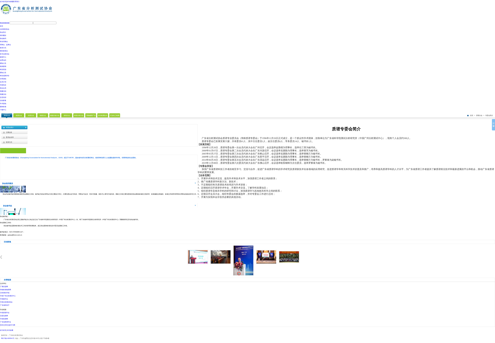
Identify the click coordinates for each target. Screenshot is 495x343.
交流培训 (3, 97)
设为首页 (3, 1)
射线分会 (67, 115)
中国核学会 (4, 299)
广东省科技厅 (4, 305)
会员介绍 (3, 82)
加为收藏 (10, 1)
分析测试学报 (4, 293)
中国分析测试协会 (6, 302)
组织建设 (3, 35)
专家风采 (3, 85)
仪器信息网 (4, 316)
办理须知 (3, 79)
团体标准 (3, 107)
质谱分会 (7, 115)
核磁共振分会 (54, 115)
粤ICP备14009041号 (7, 338)
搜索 (7, 23)
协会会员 (3, 88)
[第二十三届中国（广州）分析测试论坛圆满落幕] (197, 264)
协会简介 (3, 32)
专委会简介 (489, 115)
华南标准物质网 (5, 290)
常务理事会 (4, 41)
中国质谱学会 (4, 313)
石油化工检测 (114, 115)
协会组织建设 (7, 183)
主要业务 (9, 132)
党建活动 (3, 91)
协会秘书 (3, 38)
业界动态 (3, 60)
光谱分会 (31, 115)
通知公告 (3, 63)
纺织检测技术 (102, 115)
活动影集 (3, 100)
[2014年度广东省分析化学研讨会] (220, 263)
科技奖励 (3, 69)
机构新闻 (3, 66)
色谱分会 (19, 115)
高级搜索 (3, 23)
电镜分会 (43, 115)
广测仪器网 (4, 286)
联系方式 (3, 48)
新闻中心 (3, 57)
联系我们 (16, 1)
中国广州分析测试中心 (8, 296)
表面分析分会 (78, 115)
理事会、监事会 (5, 45)
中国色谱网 (4, 319)
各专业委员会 (4, 54)
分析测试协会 (4, 29)
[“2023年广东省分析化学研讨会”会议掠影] (243, 275)
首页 (1, 26)
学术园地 (3, 103)
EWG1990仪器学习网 (7, 325)
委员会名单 (10, 137)
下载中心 (3, 110)
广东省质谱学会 (5, 322)
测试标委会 (4, 51)
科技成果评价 (4, 76)
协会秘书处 (7, 206)
